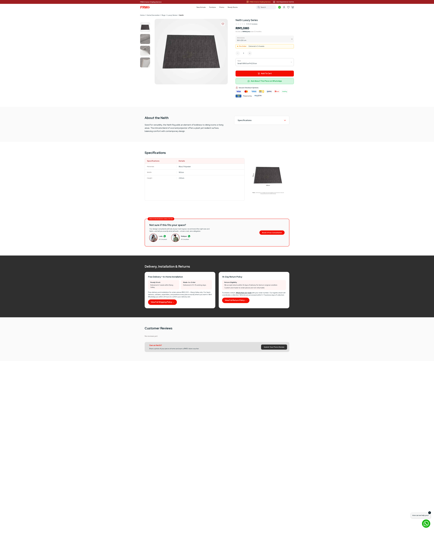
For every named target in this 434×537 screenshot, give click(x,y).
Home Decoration (153, 15)
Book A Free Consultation (272, 233)
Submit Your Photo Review (274, 347)
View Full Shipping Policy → (162, 302)
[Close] (429, 512)
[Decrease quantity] (238, 53)
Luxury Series (172, 15)
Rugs (163, 15)
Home (142, 15)
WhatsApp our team (243, 293)
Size (239, 61)
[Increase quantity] (249, 53)
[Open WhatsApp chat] (426, 524)
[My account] (284, 7)
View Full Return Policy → (236, 300)
